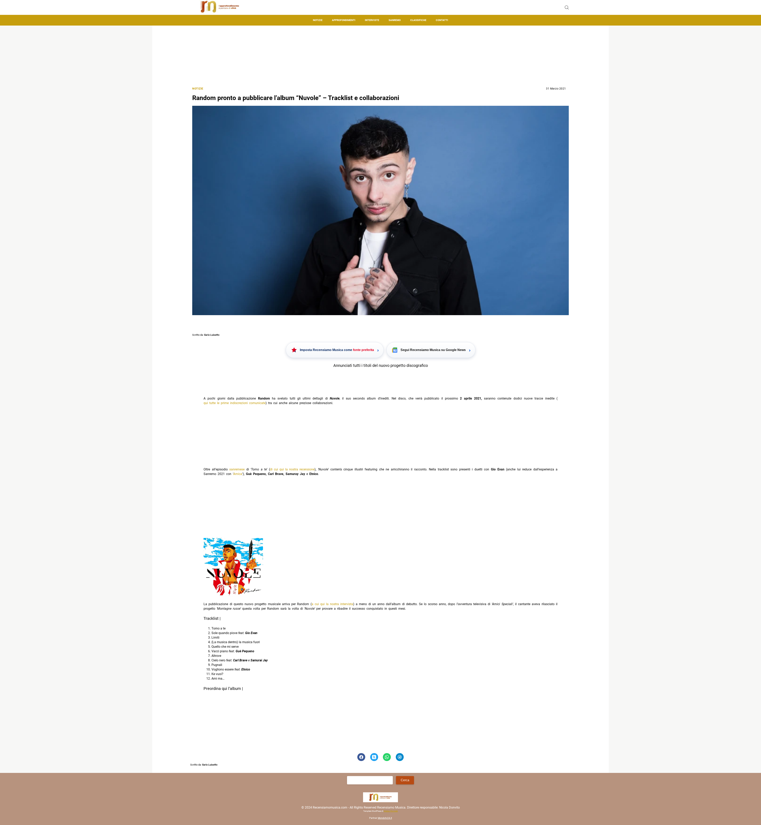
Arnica (237, 474)
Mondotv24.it (385, 818)
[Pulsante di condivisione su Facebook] (361, 757)
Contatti (442, 20)
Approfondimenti (343, 20)
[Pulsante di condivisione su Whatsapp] (387, 757)
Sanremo (395, 20)
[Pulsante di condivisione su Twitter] (374, 757)
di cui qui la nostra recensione (292, 469)
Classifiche (418, 20)
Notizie (317, 20)
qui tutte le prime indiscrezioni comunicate (235, 403)
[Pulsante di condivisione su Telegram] (400, 757)
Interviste (372, 20)
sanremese (237, 469)
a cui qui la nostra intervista (332, 604)
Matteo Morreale (391, 811)
